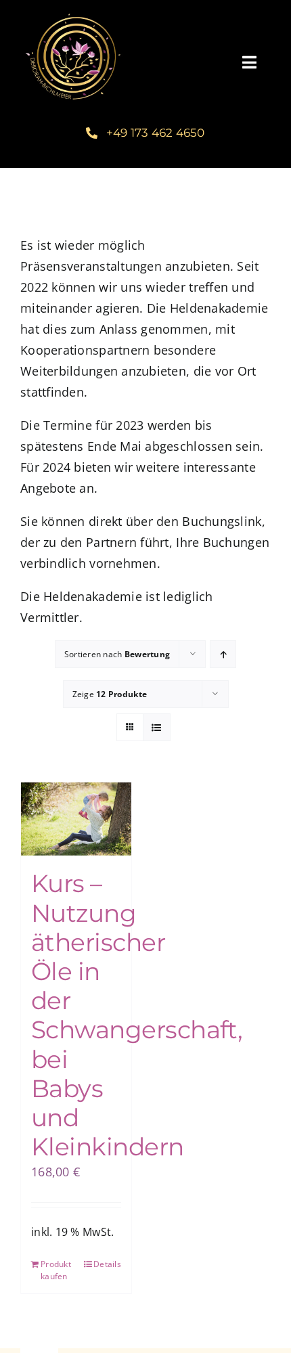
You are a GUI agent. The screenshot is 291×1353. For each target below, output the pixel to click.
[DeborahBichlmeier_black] (72, 13)
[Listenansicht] (156, 727)
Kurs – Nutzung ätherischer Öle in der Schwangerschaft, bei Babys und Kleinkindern (136, 1014)
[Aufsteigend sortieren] (223, 654)
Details (107, 1264)
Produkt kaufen (56, 1270)
